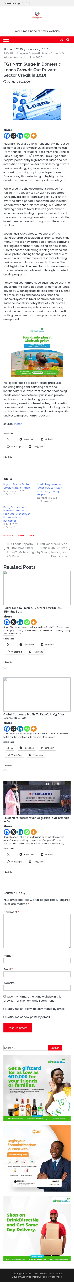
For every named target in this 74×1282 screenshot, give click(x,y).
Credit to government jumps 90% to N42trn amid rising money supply (50, 489)
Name (8, 956)
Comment (11, 912)
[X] (13, 136)
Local (32, 535)
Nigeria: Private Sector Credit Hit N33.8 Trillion (16, 486)
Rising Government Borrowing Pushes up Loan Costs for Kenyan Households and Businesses (16, 513)
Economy (21, 535)
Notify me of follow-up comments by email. (35, 1009)
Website (9, 983)
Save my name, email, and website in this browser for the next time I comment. (32, 999)
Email (8, 969)
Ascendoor (27, 1276)
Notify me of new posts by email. (28, 1017)
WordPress (55, 1276)
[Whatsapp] (27, 136)
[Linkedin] (20, 136)
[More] (34, 136)
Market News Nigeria (37, 25)
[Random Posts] (61, 39)
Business (8, 535)
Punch (18, 424)
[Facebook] (7, 136)
